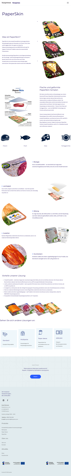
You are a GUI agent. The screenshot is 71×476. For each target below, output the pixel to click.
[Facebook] (7, 400)
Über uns (4, 442)
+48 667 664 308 (10, 417)
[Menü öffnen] (67, 2)
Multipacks (4, 429)
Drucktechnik (5, 455)
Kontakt (4, 444)
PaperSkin (4, 434)
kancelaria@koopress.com (11, 419)
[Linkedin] (3, 400)
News (3, 453)
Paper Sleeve (5, 432)
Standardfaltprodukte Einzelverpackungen (12, 427)
